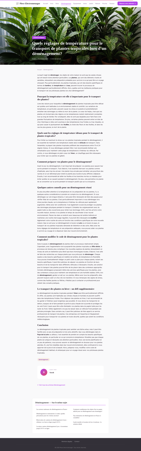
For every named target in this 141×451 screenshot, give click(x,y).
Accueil (45, 3)
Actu (51, 3)
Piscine (104, 3)
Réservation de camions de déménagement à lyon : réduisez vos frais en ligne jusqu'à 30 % (51, 421)
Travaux (111, 3)
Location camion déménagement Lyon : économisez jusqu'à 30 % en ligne (52, 427)
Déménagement (66, 3)
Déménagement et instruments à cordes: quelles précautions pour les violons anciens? (50, 414)
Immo (85, 3)
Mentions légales (67, 441)
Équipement (77, 3)
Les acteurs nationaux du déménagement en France (51, 409)
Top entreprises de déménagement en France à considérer (87, 416)
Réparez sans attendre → (127, 3)
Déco (57, 3)
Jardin (91, 3)
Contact (76, 441)
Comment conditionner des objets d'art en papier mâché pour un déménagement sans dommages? (87, 410)
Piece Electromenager (28, 3)
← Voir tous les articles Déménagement (51, 385)
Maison (97, 3)
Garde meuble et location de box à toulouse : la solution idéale (87, 423)
